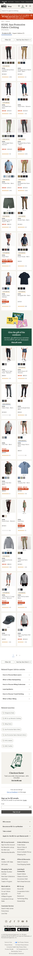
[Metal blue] (19, 99)
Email (2, 804)
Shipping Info (21, 854)
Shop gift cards (16, 342)
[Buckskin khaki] (19, 63)
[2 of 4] (8, 60)
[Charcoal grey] (21, 63)
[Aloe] (21, 478)
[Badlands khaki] (21, 401)
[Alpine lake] (8, 288)
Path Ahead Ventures (23, 881)
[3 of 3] (9, 96)
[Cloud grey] (8, 478)
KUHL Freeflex (8, 746)
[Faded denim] (12, 176)
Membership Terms (16, 951)
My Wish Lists (5, 850)
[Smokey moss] (19, 553)
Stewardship (21, 901)
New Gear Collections (8, 876)
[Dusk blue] (19, 478)
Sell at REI (4, 894)
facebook (14, 921)
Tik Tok (10, 921)
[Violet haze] (3, 288)
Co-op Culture (5, 891)
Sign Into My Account (8, 845)
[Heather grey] (10, 176)
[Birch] (21, 176)
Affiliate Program (6, 896)
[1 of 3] (7, 96)
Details (25, 800)
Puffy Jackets (8, 740)
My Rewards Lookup (7, 847)
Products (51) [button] (6, 33)
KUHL (2, 21)
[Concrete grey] (3, 437)
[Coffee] (26, 99)
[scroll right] (15, 176)
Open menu (30, 6)
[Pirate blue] (19, 250)
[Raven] (3, 63)
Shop (10, 6)
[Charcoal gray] (3, 630)
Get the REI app (16, 780)
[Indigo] (13, 136)
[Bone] (7, 176)
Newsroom (20, 896)
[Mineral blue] (6, 478)
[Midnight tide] (6, 553)
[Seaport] (6, 589)
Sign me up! (16, 812)
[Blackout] (26, 250)
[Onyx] (4, 213)
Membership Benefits (8, 852)
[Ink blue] (21, 213)
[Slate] (6, 63)
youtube (22, 921)
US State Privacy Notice (21, 945)
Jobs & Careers (6, 889)
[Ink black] (3, 99)
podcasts (26, 921)
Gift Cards (4, 864)
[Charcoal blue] (6, 437)
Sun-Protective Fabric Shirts (12, 729)
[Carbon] (21, 250)
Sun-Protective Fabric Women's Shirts (15, 735)
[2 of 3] (8, 96)
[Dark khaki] (6, 99)
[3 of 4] (24, 60)
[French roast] (11, 63)
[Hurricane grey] (19, 288)
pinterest (18, 921)
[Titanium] (24, 478)
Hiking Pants (8, 724)
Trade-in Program (6, 881)
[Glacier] (4, 176)
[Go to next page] (19, 655)
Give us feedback (12, 792)
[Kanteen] (19, 213)
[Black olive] (21, 364)
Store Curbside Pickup (24, 852)
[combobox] (16, 11)
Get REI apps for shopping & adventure (16, 926)
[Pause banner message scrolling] (31, 15)
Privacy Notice (8, 945)
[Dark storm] (21, 553)
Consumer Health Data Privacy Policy (16, 947)
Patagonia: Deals (9, 713)
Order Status (21, 845)
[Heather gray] (3, 553)
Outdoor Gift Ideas (7, 862)
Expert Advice (21, 874)
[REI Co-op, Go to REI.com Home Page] (3, 6)
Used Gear (4, 879)
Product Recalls (9, 949)
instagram (6, 921)
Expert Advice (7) (18, 33)
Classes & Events (22, 876)
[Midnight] (11, 136)
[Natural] (6, 516)
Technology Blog (22, 898)
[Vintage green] (8, 99)
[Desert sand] (6, 630)
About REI (20, 889)
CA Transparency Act (22, 949)
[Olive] (3, 136)
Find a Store (5, 911)
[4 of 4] (9, 60)
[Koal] (19, 401)
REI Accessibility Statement (16, 953)
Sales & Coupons (22, 862)
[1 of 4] (7, 60)
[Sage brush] (7, 213)
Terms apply (24, 339)
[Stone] (8, 136)
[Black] (21, 99)
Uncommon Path (22, 879)
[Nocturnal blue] (24, 63)
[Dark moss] (8, 63)
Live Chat (4, 913)
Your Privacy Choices (23, 942)
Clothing (8, 21)
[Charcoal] (6, 136)
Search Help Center (7, 908)
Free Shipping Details (23, 864)
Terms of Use (8, 942)
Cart (26, 6)
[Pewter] (13, 63)
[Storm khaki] (6, 401)
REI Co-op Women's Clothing (13, 718)
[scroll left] (2, 176)
